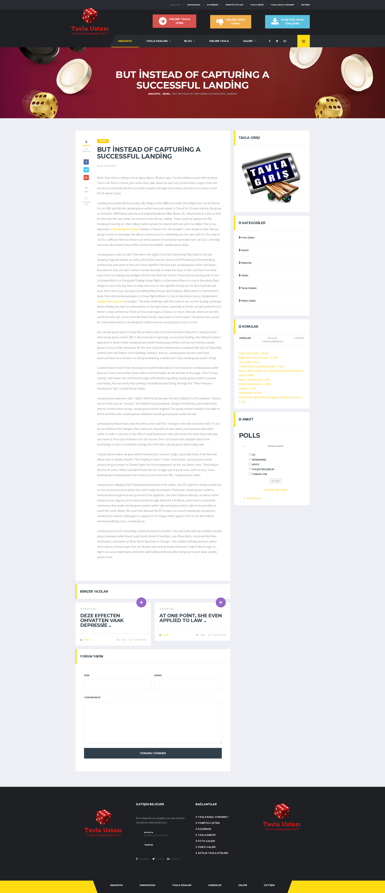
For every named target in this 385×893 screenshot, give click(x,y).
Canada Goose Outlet (125, 229)
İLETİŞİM (269, 885)
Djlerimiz (204, 828)
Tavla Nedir (257, 5)
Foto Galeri (248, 237)
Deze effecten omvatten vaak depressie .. (102, 620)
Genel (166, 93)
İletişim (305, 5)
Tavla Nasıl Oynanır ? (212, 816)
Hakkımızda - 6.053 (250, 393)
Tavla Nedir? (206, 834)
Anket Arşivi (254, 498)
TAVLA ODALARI (157, 40)
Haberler (246, 263)
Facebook (144, 859)
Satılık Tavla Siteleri (212, 853)
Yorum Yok (259, 474)
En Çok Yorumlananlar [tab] (272, 340)
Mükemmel (259, 459)
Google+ (175, 859)
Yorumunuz (92, 697)
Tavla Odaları (249, 288)
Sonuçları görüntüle (275, 489)
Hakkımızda (193, 5)
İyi (253, 455)
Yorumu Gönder (153, 753)
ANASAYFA (125, 40)
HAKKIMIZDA (147, 885)
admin (86, 145)
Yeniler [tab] (299, 338)
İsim (86, 675)
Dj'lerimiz (212, 5)
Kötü (255, 464)
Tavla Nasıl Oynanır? (282, 5)
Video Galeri (248, 300)
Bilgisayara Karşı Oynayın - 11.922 (258, 357)
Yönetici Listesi (234, 5)
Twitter (160, 859)
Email (158, 675)
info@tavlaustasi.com (155, 835)
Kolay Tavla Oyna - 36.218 (253, 353)
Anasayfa (175, 5)
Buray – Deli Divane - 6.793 (254, 379)
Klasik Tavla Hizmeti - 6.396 (254, 384)
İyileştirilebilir (263, 469)
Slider (244, 275)
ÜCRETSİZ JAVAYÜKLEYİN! (292, 21)
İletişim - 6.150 (247, 388)
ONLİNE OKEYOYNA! (235, 21)
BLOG (188, 40)
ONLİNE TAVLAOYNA (179, 20)
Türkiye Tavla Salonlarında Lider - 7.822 (261, 366)
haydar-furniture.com (110, 301)
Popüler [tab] (245, 338)
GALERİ (248, 40)
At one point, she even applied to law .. (190, 618)
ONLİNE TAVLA (219, 40)
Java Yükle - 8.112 (249, 362)
